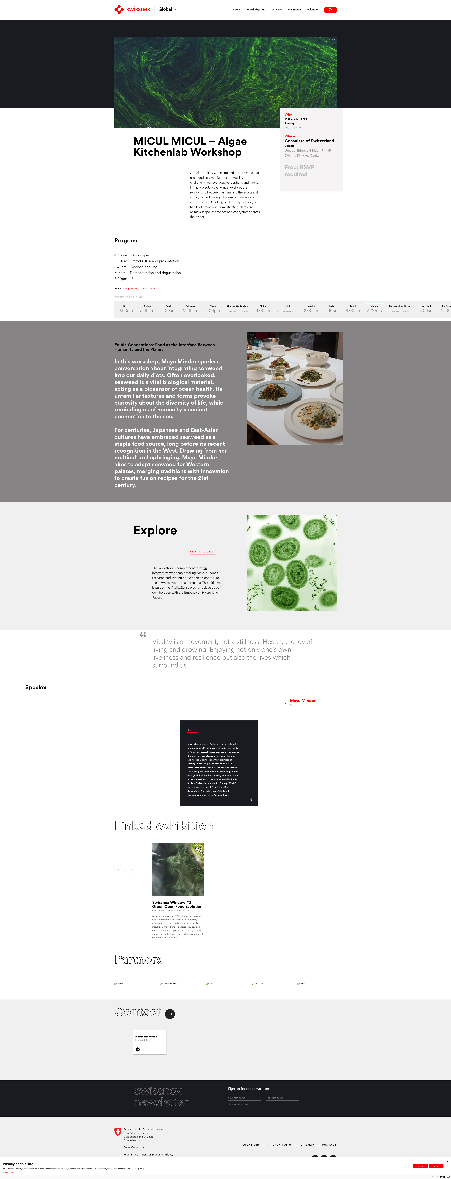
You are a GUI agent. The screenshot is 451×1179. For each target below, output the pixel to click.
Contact (329, 1145)
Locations (251, 1145)
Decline (436, 1166)
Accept (420, 1166)
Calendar (312, 9)
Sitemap (307, 1145)
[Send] (316, 1105)
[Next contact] (170, 1014)
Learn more (202, 552)
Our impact (294, 9)
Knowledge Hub (256, 9)
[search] (330, 10)
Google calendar (131, 289)
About (236, 9)
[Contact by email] (137, 1049)
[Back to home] (132, 10)
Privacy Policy (280, 1145)
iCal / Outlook (150, 289)
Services (277, 9)
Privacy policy (8, 1172)
